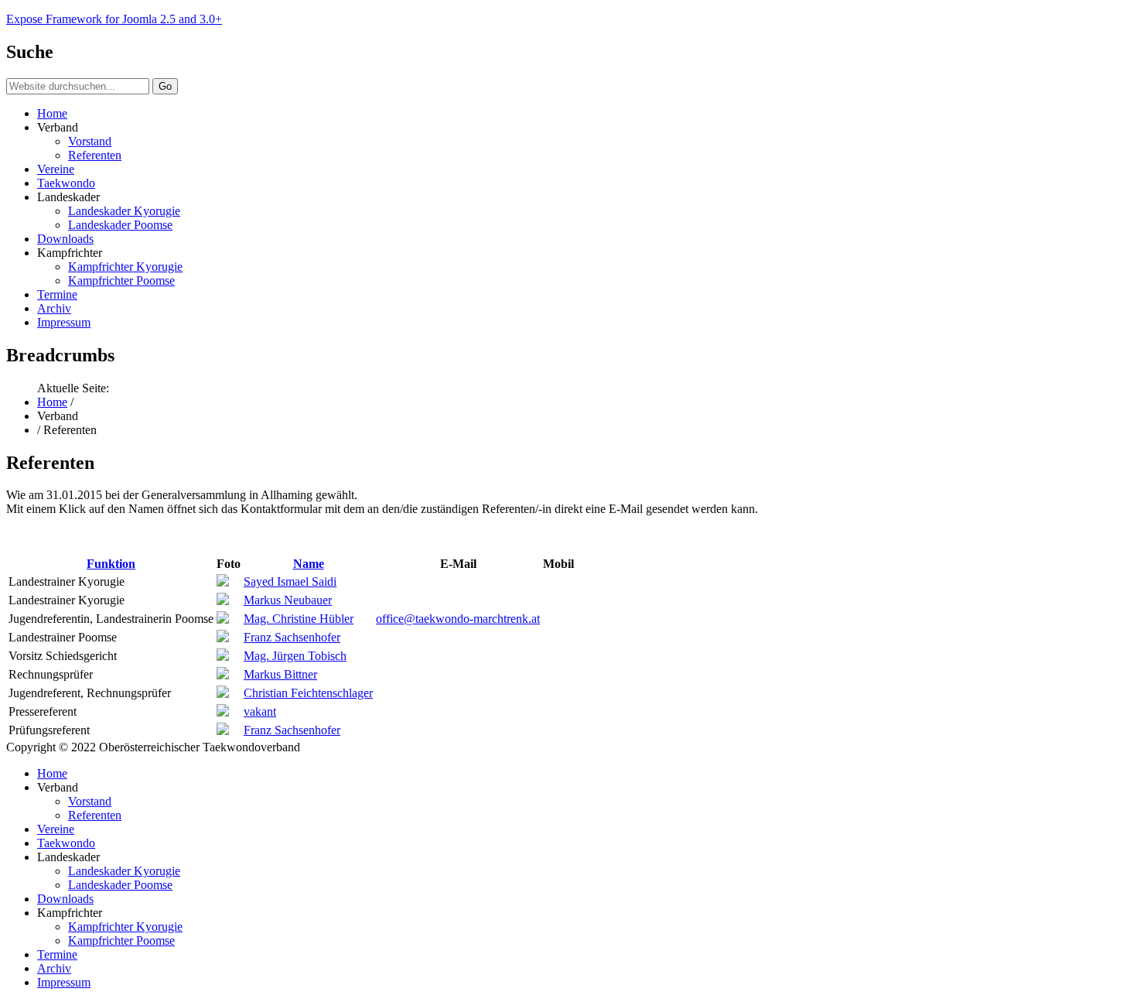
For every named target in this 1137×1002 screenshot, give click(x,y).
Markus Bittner (280, 674)
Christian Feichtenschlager (308, 692)
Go (165, 86)
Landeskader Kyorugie (124, 210)
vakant (260, 711)
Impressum (63, 322)
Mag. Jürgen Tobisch (295, 655)
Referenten (94, 155)
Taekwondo (66, 183)
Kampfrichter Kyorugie (125, 266)
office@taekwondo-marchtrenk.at (458, 618)
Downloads (65, 238)
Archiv (54, 308)
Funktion (111, 563)
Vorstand (89, 141)
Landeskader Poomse (120, 224)
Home (52, 113)
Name (308, 563)
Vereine (55, 169)
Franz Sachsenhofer (292, 637)
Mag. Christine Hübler (298, 618)
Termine (57, 294)
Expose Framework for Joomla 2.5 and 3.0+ (114, 19)
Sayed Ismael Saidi (290, 581)
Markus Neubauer (288, 600)
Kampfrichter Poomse (121, 280)
